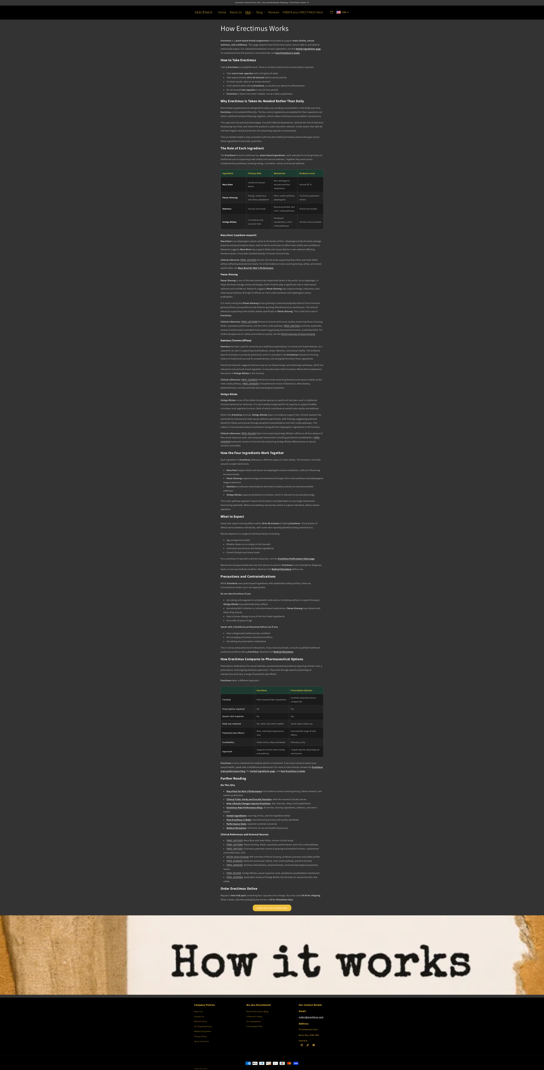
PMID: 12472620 (248, 259)
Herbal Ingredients (236, 815)
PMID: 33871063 (292, 325)
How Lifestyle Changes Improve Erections (248, 803)
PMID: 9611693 (248, 433)
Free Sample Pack (254, 1026)
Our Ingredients (253, 1021)
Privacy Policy (200, 1036)
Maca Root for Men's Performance (255, 267)
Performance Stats (236, 823)
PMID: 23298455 (249, 379)
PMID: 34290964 (235, 877)
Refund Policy (200, 1021)
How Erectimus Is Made (239, 819)
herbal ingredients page (308, 48)
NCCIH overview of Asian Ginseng (298, 334)
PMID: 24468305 (250, 383)
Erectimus (203, 1069)
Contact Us (199, 1016)
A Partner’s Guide (254, 1016)
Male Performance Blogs (257, 1011)
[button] (249, 12)
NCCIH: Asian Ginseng (238, 856)
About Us (198, 1011)
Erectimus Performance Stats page (296, 558)
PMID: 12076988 (249, 321)
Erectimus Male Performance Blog (244, 807)
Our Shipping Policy (203, 1026)
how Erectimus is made (287, 52)
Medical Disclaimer (282, 569)
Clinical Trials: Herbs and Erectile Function (249, 799)
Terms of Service (201, 1041)
